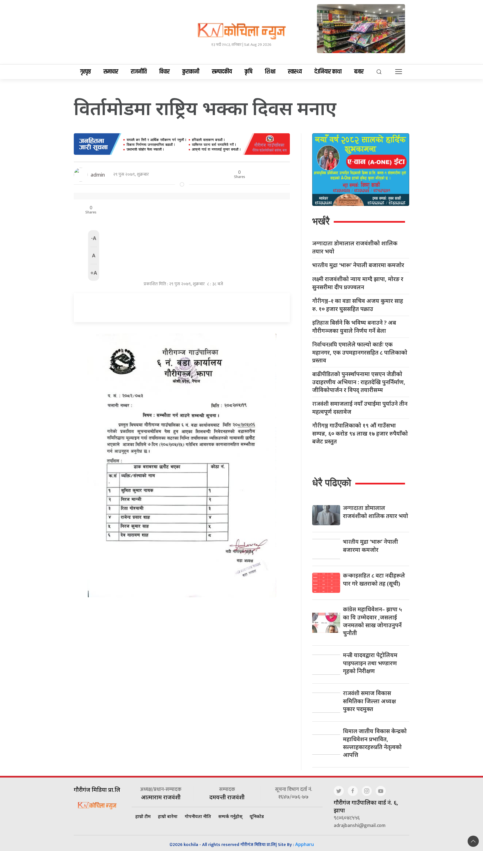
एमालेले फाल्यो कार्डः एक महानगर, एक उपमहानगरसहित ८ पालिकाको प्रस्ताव (359, 352)
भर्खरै (321, 221)
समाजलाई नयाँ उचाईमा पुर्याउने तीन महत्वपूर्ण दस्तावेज (360, 407)
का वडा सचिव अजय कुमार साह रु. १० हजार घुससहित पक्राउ (357, 305)
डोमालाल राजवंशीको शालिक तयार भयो (354, 247)
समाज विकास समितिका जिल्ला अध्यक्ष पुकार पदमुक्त (369, 701)
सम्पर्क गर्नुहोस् (230, 816)
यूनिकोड (257, 816)
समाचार (110, 72)
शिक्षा (270, 72)
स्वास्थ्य (295, 72)
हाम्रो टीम (143, 816)
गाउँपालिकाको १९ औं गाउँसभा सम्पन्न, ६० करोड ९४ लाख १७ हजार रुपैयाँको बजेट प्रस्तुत (360, 433)
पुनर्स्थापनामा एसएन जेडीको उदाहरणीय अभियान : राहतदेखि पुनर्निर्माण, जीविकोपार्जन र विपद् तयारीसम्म (358, 382)
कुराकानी (190, 72)
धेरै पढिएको (331, 482)
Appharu (304, 844)
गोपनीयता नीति (198, 816)
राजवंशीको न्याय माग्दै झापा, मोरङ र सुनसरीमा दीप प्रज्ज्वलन (357, 283)
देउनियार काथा (328, 72)
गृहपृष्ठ (85, 72)
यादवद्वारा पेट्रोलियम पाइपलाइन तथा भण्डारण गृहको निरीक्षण (370, 663)
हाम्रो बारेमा (167, 816)
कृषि (248, 72)
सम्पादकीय (222, 72)
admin (98, 174)
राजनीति (139, 72)
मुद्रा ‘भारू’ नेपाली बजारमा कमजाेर (358, 265)
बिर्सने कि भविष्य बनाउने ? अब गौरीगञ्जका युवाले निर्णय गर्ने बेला (354, 326)
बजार (359, 72)
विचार (164, 72)
